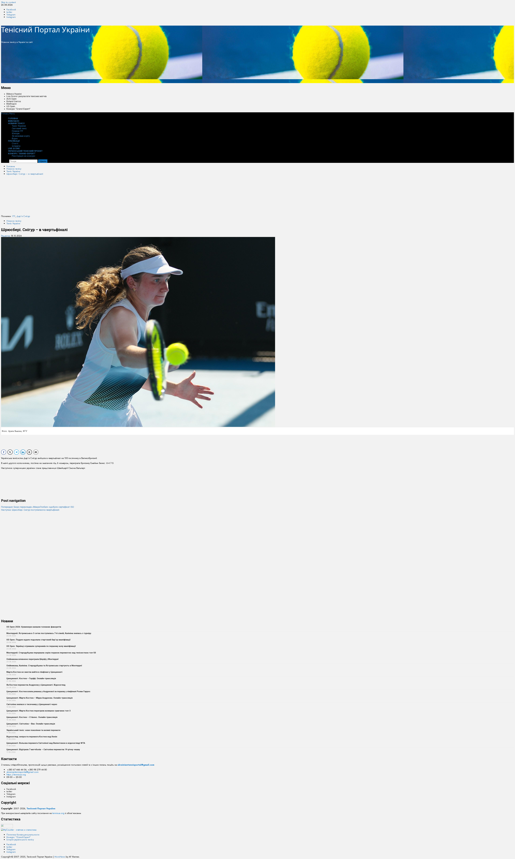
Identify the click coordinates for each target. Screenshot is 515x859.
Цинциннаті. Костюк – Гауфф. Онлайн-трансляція (31, 678)
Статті (15, 143)
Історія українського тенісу (20, 839)
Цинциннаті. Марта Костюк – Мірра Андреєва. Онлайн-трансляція (39, 698)
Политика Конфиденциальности (22, 834)
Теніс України (19, 126)
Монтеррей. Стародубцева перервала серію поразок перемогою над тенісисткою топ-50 (51, 653)
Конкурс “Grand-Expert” (18, 108)
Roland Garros (13, 101)
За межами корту (21, 136)
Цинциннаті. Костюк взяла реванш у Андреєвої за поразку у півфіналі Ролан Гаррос (48, 691)
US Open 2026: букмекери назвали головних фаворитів (33, 627)
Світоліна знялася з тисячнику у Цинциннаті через (31, 704)
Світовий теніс (19, 128)
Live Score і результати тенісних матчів (26, 96)
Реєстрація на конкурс (23, 156)
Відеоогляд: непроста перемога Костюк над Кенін (31, 736)
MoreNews (59, 856)
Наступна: (30, 510)
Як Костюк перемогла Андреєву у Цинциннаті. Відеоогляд (35, 685)
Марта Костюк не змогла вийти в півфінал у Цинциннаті (34, 672)
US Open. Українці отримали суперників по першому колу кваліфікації (41, 646)
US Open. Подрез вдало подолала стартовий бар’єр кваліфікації (38, 640)
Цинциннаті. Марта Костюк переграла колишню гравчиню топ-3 (38, 711)
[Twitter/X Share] (10, 452)
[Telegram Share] (16, 452)
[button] (8, 113)
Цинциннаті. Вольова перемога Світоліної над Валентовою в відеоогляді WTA (45, 743)
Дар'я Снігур (23, 216)
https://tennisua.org (16, 774)
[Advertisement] (81, 64)
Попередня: (37, 507)
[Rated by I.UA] (7, 827)
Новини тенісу (16, 123)
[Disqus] (257, 544)
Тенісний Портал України (45, 29)
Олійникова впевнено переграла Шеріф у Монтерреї (32, 659)
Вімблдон (11, 103)
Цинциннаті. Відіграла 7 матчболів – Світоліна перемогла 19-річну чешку (43, 749)
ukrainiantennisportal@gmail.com (22, 772)
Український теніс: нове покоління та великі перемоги (33, 730)
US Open (10, 106)
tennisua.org (58, 813)
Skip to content (8, 2)
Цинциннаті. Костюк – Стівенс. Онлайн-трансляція (31, 717)
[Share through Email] (35, 452)
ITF (13, 216)
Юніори (15, 133)
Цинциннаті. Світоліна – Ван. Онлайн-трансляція (30, 724)
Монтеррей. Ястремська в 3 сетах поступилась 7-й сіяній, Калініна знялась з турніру (48, 633)
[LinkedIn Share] (22, 452)
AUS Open (11, 98)
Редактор (6, 235)
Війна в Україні (14, 93)
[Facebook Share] (3, 452)
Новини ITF (17, 131)
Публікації (14, 141)
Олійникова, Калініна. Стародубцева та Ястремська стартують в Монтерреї (44, 665)
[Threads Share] (29, 452)
